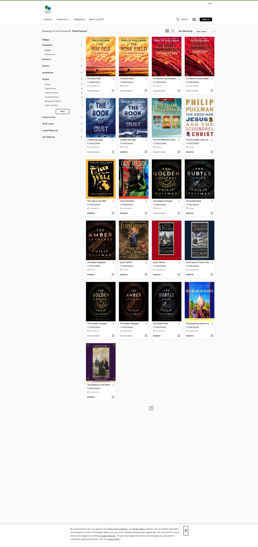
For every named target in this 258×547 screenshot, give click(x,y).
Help (210, 4)
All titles (48, 50)
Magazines (79, 19)
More (62, 111)
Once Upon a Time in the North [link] (198, 262)
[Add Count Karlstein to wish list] (146, 213)
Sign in (205, 19)
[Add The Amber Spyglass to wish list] (113, 275)
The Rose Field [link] (94, 78)
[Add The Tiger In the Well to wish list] (113, 213)
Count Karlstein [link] (127, 201)
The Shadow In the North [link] (98, 385)
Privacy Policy (138, 529)
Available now (50, 54)
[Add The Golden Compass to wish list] (178, 213)
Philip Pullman (94, 82)
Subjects (48, 19)
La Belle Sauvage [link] (95, 140)
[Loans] (194, 20)
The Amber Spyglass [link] (96, 262)
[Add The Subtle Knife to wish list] (211, 213)
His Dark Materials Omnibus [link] (165, 140)
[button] (182, 20)
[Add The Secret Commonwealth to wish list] (178, 91)
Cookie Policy (113, 539)
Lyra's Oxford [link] (126, 262)
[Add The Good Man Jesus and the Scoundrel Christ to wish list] (211, 152)
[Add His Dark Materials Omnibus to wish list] (178, 152)
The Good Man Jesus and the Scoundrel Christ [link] (198, 140)
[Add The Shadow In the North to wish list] (113, 397)
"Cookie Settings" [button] (108, 536)
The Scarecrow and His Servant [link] (198, 324)
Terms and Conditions (118, 529)
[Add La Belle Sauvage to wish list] (113, 152)
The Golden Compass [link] (163, 201)
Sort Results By (186, 31)
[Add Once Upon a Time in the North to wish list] (211, 275)
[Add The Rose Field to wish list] (113, 91)
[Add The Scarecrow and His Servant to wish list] (211, 336)
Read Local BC (96, 19)
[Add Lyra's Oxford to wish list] (146, 275)
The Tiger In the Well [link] (96, 201)
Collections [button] (62, 19)
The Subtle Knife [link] (193, 201)
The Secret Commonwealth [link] (165, 78)
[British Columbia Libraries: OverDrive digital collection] (48, 9)
